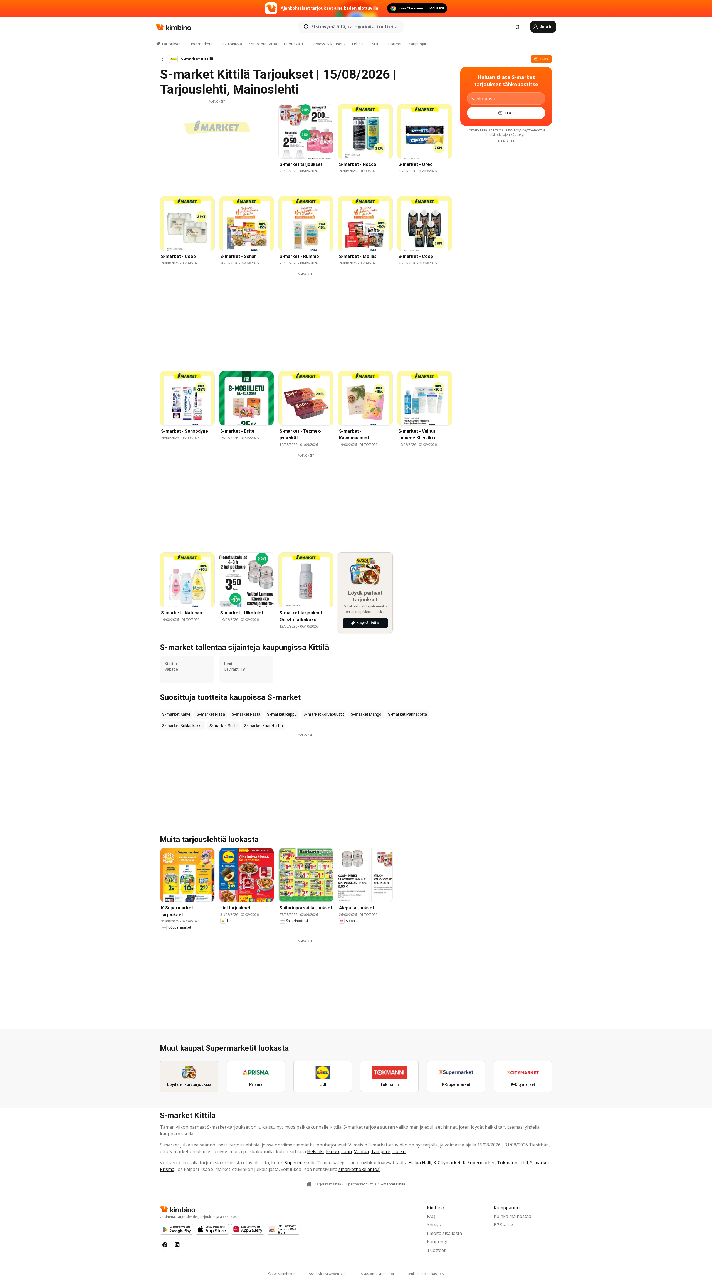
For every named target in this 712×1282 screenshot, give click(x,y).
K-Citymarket (447, 1163)
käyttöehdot (532, 130)
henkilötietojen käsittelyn (505, 134)
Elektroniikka (230, 43)
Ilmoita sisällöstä (444, 1233)
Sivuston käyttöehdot (377, 1273)
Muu (375, 43)
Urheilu (358, 43)
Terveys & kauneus (328, 43)
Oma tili (545, 26)
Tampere (380, 1151)
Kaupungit (417, 43)
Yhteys (434, 1225)
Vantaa (361, 1151)
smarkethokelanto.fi (359, 1169)
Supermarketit (200, 43)
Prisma (167, 1169)
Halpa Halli (420, 1163)
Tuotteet (394, 43)
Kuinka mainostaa (512, 1216)
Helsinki (315, 1151)
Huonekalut (294, 43)
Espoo (332, 1151)
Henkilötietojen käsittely (425, 1273)
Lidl (524, 1163)
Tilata (544, 58)
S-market (539, 1163)
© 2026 (282, 1273)
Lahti (346, 1151)
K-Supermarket (479, 1163)
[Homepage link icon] (309, 1184)
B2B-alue (503, 1225)
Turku (399, 1151)
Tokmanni (507, 1163)
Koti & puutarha (262, 43)
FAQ (431, 1216)
